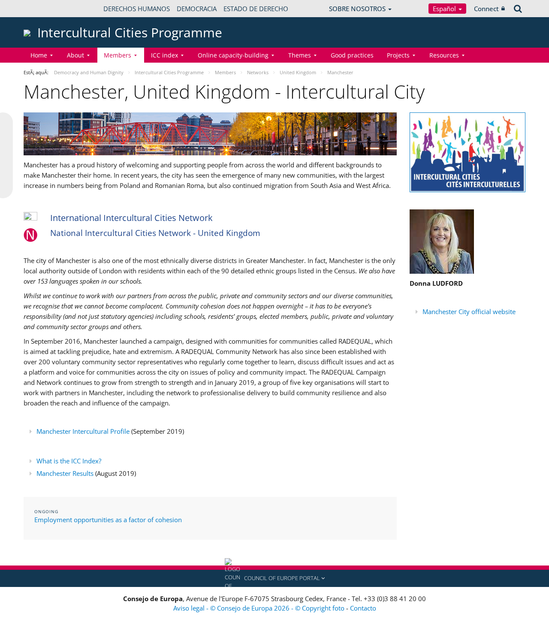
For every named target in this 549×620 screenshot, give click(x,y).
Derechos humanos (136, 8)
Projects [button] (398, 55)
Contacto (363, 608)
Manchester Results (65, 473)
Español (445, 8)
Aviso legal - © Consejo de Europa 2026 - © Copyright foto (259, 608)
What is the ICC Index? (68, 461)
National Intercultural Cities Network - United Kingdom (155, 233)
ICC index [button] (164, 55)
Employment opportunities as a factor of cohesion (108, 519)
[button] (274, 578)
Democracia (197, 8)
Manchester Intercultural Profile (83, 431)
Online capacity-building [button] (233, 55)
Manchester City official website (469, 311)
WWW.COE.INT (45, 8)
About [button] (75, 55)
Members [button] (117, 55)
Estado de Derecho (255, 8)
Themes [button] (299, 55)
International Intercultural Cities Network (131, 218)
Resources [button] (444, 55)
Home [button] (38, 55)
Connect (486, 8)
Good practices (352, 55)
